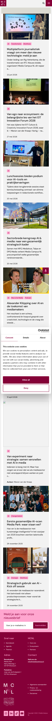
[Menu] (49, 3)
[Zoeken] (43, 3)
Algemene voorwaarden (38, 685)
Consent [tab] (9, 338)
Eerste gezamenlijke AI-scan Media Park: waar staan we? (24, 523)
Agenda (8, 646)
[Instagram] (6, 713)
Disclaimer (33, 693)
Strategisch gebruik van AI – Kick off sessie (24, 584)
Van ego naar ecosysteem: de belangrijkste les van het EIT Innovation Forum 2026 (25, 117)
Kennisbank (10, 643)
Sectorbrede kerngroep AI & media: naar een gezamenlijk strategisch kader (24, 241)
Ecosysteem (34, 646)
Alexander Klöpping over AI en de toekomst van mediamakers (25, 306)
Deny (26, 388)
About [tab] (42, 338)
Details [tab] (26, 338)
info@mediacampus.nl (36, 662)
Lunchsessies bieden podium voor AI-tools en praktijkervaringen (25, 179)
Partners (33, 650)
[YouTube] (22, 713)
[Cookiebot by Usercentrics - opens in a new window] (38, 330)
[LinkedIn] (11, 713)
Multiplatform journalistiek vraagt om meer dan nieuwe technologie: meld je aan (24, 52)
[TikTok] (17, 713)
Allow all (26, 380)
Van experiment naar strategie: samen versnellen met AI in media (24, 459)
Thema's (9, 650)
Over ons (33, 643)
